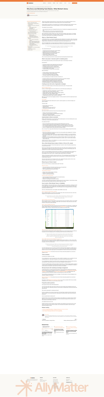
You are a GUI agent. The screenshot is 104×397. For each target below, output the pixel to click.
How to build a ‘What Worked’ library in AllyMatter (33, 38)
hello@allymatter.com (69, 382)
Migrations (41, 379)
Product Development (56, 382)
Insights (55, 332)
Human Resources (55, 380)
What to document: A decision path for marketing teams (33, 24)
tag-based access (63, 206)
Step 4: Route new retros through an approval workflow (34, 43)
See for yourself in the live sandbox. (49, 0)
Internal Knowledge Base (72, 333)
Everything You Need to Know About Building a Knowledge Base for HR (47, 333)
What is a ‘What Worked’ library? (32, 22)
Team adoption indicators (33, 35)
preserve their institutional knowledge (61, 271)
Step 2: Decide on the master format (34, 41)
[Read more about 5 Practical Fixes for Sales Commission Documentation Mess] (59, 327)
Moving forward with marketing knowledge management (34, 47)
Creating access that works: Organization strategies (33, 25)
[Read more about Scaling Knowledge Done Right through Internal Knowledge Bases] (71, 327)
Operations (54, 384)
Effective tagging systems (33, 27)
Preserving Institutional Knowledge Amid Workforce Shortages (52, 310)
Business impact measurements (34, 36)
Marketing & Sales (59, 332)
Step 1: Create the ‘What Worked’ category (34, 40)
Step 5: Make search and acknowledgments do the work (34, 45)
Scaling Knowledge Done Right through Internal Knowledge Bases (71, 331)
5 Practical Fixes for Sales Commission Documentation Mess (59, 330)
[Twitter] (29, 383)
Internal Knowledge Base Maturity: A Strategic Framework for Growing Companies (55, 309)
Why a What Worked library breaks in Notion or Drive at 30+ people (33, 32)
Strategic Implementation (43, 380)
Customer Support (55, 379)
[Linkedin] (27, 383)
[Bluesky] (31, 383)
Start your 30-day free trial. (46, 251)
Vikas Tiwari (47, 314)
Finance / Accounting (56, 383)
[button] (74, 3)
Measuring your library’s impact (32, 33)
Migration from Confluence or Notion (54, 279)
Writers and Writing (42, 381)
